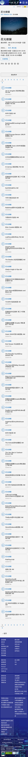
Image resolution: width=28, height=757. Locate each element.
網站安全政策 (21, 739)
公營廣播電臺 (4, 700)
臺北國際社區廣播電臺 (7, 702)
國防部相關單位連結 (20, 698)
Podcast (3, 666)
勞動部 (3, 731)
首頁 (2, 14)
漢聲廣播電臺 (2, 2)
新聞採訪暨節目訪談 (20, 682)
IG (23, 2)
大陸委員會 (4, 729)
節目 (11, 14)
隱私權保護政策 (7, 739)
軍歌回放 (3, 680)
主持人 (3, 644)
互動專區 (5, 59)
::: (14, 7)
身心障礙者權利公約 (6, 707)
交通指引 (17, 648)
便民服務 (17, 675)
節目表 (3, 642)
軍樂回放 (3, 682)
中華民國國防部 (19, 700)
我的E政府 (4, 722)
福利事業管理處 (19, 709)
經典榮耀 (3, 639)
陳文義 (14, 48)
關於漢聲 (17, 639)
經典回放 (14, 2)
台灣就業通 (4, 734)
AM (16, 664)
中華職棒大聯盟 (5, 705)
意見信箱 (3, 648)
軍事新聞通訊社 (19, 705)
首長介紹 (17, 644)
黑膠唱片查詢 (18, 687)
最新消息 (3, 660)
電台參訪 (17, 680)
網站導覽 (21, 742)
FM (15, 662)
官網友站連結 (4, 698)
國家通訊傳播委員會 (6, 727)
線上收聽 (12, 2)
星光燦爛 (15, 14)
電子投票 (3, 653)
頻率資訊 (17, 651)
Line (20, 2)
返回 (5, 633)
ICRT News (4, 669)
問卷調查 (3, 655)
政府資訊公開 (4, 646)
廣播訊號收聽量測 (19, 684)
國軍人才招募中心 (19, 711)
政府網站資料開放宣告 (7, 742)
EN (10, 2)
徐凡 (9, 48)
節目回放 (3, 678)
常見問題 (3, 651)
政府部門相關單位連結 (7, 720)
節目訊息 (3, 664)
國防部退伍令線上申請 (21, 691)
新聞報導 (3, 662)
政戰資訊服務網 (19, 702)
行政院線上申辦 (19, 693)
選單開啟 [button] (26, 2)
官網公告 (3, 671)
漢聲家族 (17, 646)
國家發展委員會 (5, 725)
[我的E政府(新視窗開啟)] (3, 754)
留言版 (16, 689)
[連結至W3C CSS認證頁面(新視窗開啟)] (15, 753)
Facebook (17, 2)
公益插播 (17, 678)
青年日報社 (18, 707)
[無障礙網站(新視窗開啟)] (8, 753)
